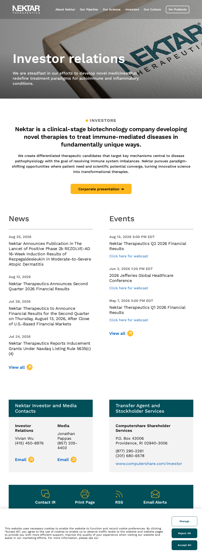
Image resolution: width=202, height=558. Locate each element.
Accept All (184, 545)
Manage (184, 521)
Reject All (184, 533)
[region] (101, 533)
